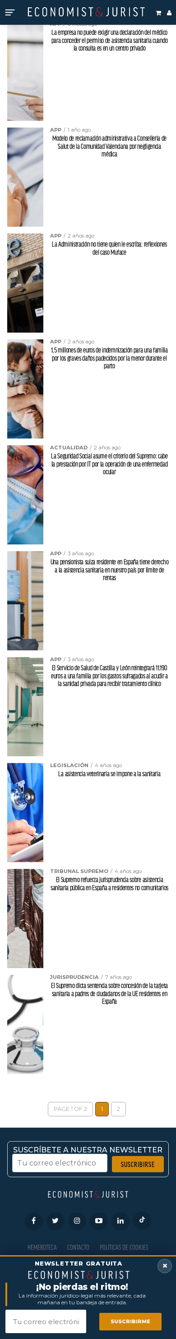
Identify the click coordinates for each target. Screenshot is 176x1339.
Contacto (78, 1247)
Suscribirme (130, 1321)
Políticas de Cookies (124, 1247)
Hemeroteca (42, 1247)
